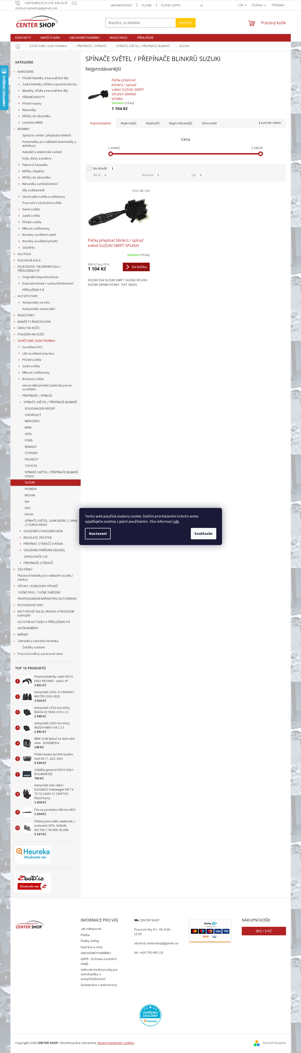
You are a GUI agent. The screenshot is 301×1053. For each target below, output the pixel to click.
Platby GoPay (171, 5)
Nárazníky (29, 110)
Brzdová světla (33, 379)
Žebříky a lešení (33, 647)
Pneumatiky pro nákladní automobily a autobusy (49, 144)
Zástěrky (28, 247)
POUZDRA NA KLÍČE (31, 334)
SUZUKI (30, 482)
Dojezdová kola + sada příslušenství (47, 283)
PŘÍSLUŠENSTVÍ (33, 290)
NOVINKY (24, 129)
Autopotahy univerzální (38, 309)
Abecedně (209, 123)
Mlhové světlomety (36, 228)
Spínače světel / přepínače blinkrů (46, 135)
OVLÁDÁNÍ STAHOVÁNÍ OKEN (43, 531)
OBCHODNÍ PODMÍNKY (96, 953)
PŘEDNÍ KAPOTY (33, 97)
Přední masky (32, 103)
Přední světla (31, 222)
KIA (27, 501)
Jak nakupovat (121, 5)
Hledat (185, 22)
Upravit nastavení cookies (115, 1043)
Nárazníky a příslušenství (40, 184)
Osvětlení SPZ (32, 347)
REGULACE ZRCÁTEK (38, 537)
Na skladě (103, 168)
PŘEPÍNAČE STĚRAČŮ (38, 563)
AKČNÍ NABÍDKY (28, 628)
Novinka (150, 175)
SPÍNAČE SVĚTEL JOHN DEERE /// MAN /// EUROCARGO (51, 522)
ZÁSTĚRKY (25, 569)
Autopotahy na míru (36, 302)
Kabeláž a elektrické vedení (42, 152)
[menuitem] (23, 38)
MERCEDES (32, 421)
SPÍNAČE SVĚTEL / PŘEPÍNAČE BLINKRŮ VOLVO (51, 474)
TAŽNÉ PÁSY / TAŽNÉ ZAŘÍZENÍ (39, 592)
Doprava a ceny (92, 947)
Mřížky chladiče (33, 171)
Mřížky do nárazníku (36, 116)
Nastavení (98, 533)
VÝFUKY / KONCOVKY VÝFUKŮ (38, 586)
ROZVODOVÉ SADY (31, 605)
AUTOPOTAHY (28, 296)
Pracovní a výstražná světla (41, 203)
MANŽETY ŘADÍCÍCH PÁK (34, 321)
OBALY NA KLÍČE (28, 328)
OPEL (28, 434)
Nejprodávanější (180, 123)
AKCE (99, 175)
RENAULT (31, 446)
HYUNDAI (31, 489)
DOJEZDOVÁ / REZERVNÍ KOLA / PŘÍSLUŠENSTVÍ (39, 268)
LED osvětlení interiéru (38, 353)
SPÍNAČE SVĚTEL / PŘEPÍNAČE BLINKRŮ (50, 402)
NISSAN (30, 495)
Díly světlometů (33, 190)
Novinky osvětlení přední (40, 241)
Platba (147, 5)
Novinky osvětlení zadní (39, 234)
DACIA (29, 514)
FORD (29, 440)
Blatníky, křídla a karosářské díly (45, 90)
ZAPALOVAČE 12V (36, 556)
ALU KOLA (24, 254)
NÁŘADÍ (23, 634)
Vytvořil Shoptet (274, 1043)
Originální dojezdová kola (40, 277)
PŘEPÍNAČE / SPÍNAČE (37, 395)
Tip (196, 175)
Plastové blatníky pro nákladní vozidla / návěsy (45, 577)
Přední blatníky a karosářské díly (45, 78)
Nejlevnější (128, 123)
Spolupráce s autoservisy (99, 985)
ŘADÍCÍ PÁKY (26, 315)
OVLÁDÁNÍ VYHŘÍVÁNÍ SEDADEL (44, 550)
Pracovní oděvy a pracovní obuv (40, 654)
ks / (264, 931)
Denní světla (31, 209)
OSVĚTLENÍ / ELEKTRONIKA (36, 340)
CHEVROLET (33, 415)
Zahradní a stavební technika (38, 641)
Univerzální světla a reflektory (43, 196)
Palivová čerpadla (34, 165)
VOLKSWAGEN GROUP (40, 408)
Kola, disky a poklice (36, 158)
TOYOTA (31, 466)
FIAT (28, 508)
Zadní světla (31, 215)
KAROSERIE (26, 71)
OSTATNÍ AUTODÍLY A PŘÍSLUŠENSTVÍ (44, 622)
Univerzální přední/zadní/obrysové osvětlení (47, 387)
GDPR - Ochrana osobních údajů (99, 961)
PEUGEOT (32, 459)
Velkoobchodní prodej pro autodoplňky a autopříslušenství (99, 974)
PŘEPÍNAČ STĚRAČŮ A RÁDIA (43, 543)
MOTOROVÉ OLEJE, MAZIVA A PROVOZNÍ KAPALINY (46, 613)
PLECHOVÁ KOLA (29, 260)
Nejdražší (152, 123)
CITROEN (31, 453)
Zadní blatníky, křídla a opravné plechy (49, 84)
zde (176, 521)
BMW (28, 427)
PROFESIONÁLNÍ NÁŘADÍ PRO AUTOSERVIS (47, 598)
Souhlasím (203, 533)
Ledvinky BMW (32, 122)
